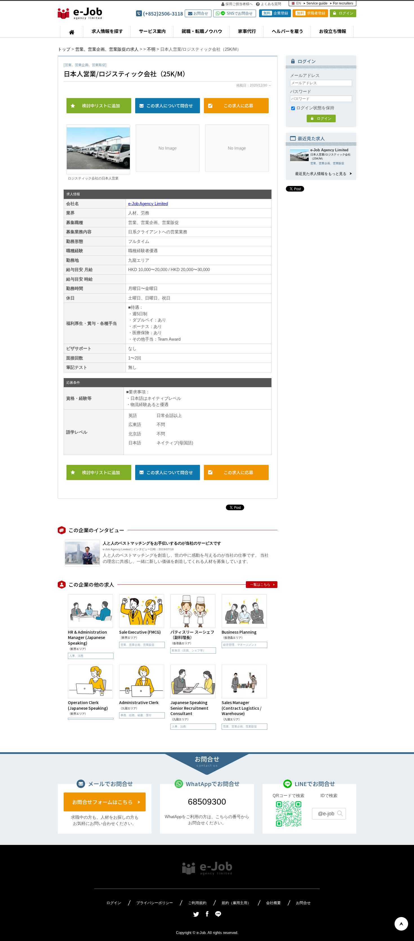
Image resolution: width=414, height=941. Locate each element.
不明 (151, 49)
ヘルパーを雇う (287, 31)
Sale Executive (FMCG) (140, 632)
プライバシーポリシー (154, 903)
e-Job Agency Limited (148, 203)
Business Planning (239, 632)
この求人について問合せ (169, 105)
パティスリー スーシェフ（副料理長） (192, 634)
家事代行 (247, 31)
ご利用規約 (197, 903)
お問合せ (200, 13)
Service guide (317, 3)
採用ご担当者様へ (239, 4)
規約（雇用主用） (236, 903)
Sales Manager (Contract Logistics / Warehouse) (241, 708)
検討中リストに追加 (101, 105)
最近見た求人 (311, 138)
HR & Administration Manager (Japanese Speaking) (87, 637)
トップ (64, 49)
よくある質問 (271, 4)
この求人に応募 (238, 105)
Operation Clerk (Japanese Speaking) (88, 705)
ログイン (346, 13)
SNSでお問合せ (240, 13)
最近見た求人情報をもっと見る (320, 174)
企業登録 (275, 13)
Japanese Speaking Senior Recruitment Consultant (189, 708)
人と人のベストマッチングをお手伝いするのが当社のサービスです (162, 543)
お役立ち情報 (332, 31)
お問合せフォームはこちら (102, 801)
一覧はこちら (260, 585)
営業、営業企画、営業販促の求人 (107, 49)
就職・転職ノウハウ (202, 31)
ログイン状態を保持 (315, 107)
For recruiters (343, 3)
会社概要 (273, 903)
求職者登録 (311, 13)
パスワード (300, 91)
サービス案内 (152, 31)
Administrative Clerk (139, 702)
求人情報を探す (107, 31)
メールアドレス (305, 75)
